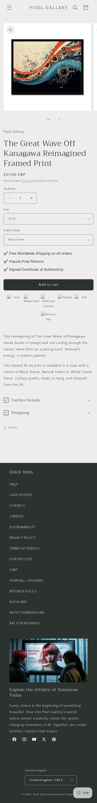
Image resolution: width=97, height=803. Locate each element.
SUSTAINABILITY (22, 527)
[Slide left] (38, 120)
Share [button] (12, 428)
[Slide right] (59, 120)
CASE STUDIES (20, 495)
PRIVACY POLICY (22, 538)
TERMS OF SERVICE (24, 548)
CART (13, 570)
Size (6, 209)
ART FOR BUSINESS (24, 623)
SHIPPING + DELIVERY (26, 581)
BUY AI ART (18, 602)
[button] (9, 7)
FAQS (13, 484)
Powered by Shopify (62, 794)
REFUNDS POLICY (23, 591)
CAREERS (16, 516)
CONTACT (17, 506)
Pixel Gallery (41, 794)
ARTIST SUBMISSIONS (26, 613)
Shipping (26, 181)
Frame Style (12, 230)
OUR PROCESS (20, 559)
